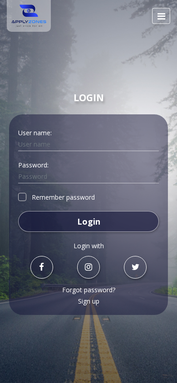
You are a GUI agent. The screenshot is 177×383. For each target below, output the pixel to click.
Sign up (88, 301)
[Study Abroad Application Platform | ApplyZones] (29, 16)
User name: (35, 132)
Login (88, 221)
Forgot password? (88, 289)
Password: (33, 165)
